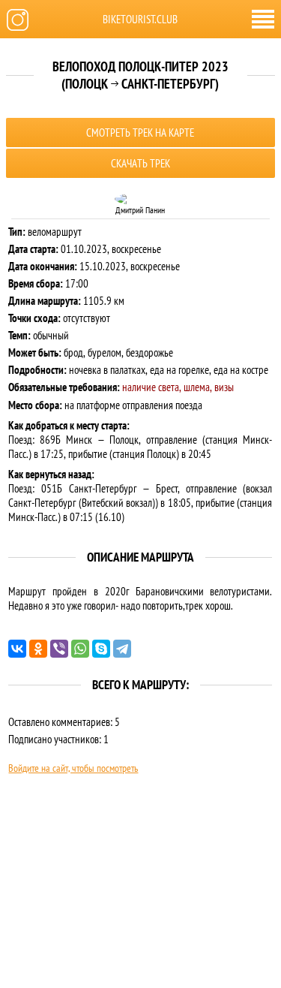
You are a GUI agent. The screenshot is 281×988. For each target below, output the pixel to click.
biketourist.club (140, 19)
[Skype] (101, 649)
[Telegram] (122, 649)
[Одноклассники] (38, 649)
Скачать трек (140, 163)
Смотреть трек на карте (140, 132)
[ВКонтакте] (17, 649)
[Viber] (59, 649)
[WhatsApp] (80, 649)
